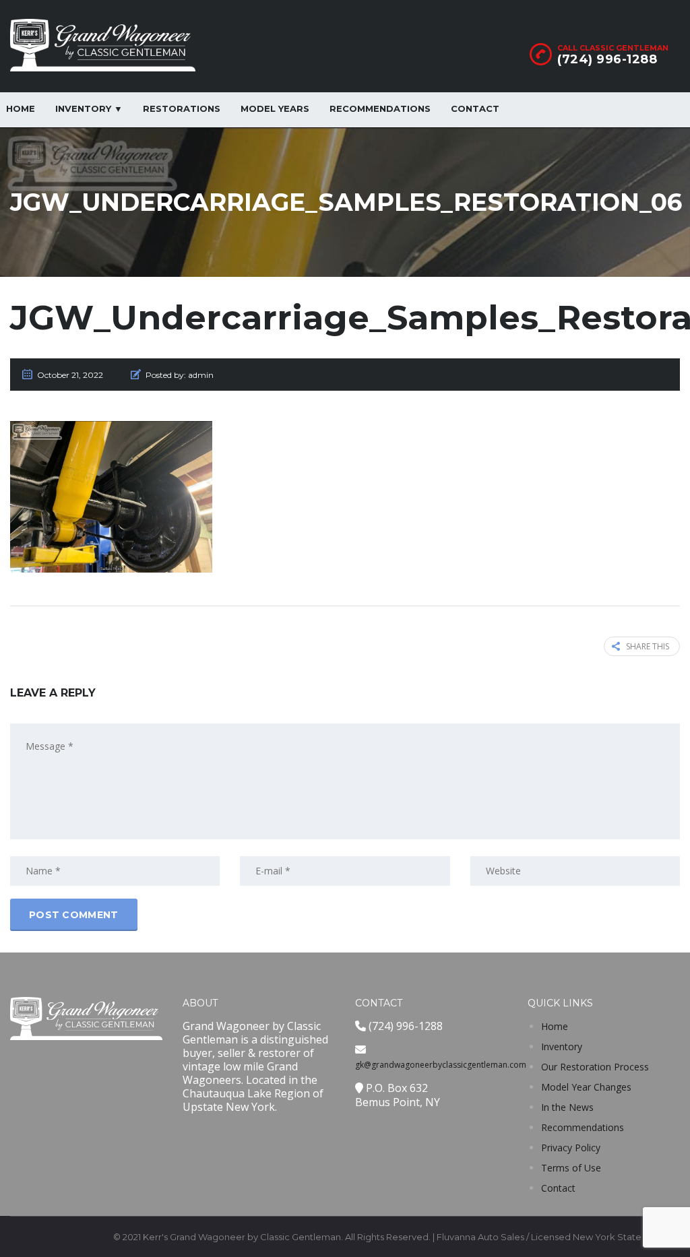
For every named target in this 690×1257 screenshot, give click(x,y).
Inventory (561, 1046)
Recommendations (380, 108)
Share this (647, 646)
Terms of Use (571, 1167)
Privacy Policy (570, 1147)
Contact (475, 108)
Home (554, 1026)
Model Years (275, 108)
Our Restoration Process (595, 1066)
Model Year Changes (586, 1087)
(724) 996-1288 (607, 59)
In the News (567, 1107)
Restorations (181, 108)
